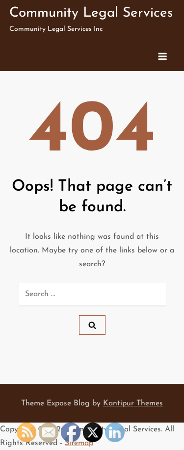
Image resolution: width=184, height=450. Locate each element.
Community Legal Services (91, 13)
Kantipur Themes (133, 403)
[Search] (92, 325)
